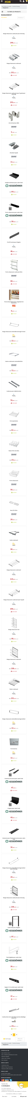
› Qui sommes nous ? (5, 1053)
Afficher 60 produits (20, 1039)
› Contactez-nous (5, 1065)
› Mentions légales (5, 1056)
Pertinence (20, 17)
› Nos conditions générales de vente (9, 1054)
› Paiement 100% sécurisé (7, 1068)
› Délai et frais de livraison (7, 1067)
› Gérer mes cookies (5, 1058)
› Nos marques (4, 1060)
